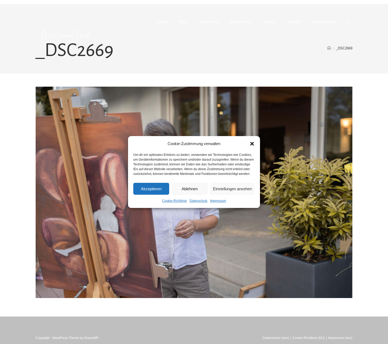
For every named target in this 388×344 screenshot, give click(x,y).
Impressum (218, 201)
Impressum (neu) (340, 338)
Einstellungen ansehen (232, 188)
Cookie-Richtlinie (174, 201)
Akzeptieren (151, 188)
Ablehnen (190, 188)
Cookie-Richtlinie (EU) (308, 338)
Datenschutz (198, 201)
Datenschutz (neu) (276, 338)
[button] (252, 143)
